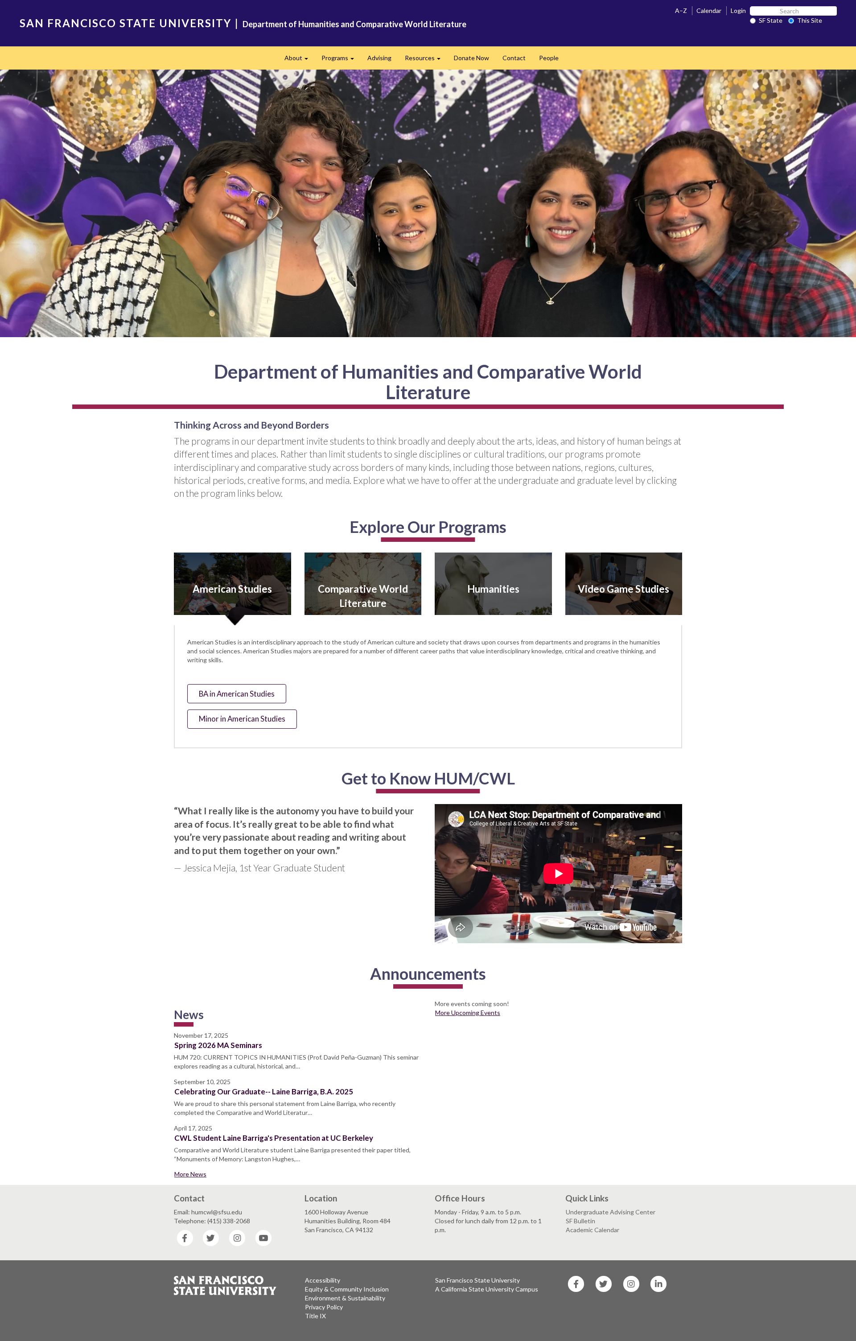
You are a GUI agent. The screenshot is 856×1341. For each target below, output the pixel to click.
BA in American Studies (237, 693)
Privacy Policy (324, 1307)
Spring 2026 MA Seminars (218, 1045)
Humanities (493, 589)
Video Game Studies (623, 589)
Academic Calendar (592, 1230)
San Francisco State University (477, 1280)
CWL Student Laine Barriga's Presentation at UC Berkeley (273, 1138)
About (299, 60)
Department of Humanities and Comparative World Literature (354, 24)
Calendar (708, 10)
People (549, 58)
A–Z (681, 10)
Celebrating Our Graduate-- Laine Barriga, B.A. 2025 (263, 1091)
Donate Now (471, 58)
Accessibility (322, 1280)
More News (190, 1174)
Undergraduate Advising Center (610, 1212)
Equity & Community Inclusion (347, 1289)
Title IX (315, 1316)
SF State (770, 20)
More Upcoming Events (467, 1012)
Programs (341, 60)
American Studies (232, 589)
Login (738, 10)
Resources (426, 60)
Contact (514, 58)
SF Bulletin (580, 1221)
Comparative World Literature (363, 596)
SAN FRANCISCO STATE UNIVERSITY (125, 23)
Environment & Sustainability (345, 1298)
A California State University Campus (486, 1289)
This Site (809, 20)
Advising (379, 58)
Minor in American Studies (242, 718)
